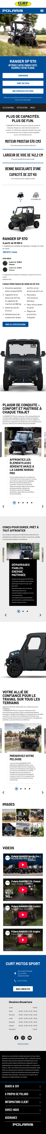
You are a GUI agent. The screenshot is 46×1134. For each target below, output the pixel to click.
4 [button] (27, 502)
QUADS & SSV (12, 1086)
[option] (23, 463)
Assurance (11, 1117)
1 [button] (14, 502)
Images (32, 107)
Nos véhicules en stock (23, 91)
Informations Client (17, 1102)
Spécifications (22, 107)
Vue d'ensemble (8, 107)
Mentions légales (23, 1043)
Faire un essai (23, 83)
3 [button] (23, 502)
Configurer (23, 75)
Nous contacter (23, 988)
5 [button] (31, 502)
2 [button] (18, 502)
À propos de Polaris (16, 1094)
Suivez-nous (12, 1110)
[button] (3, 506)
